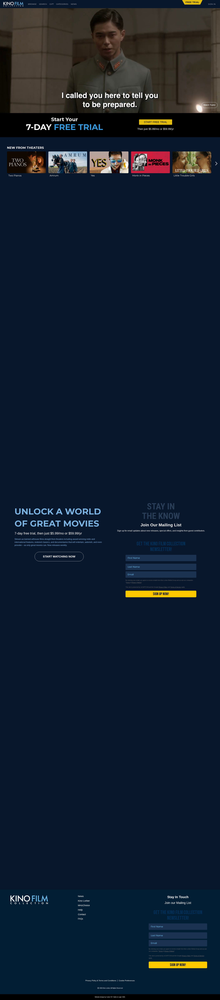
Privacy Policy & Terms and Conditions (100, 981)
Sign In (212, 4)
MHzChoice (84, 905)
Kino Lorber (84, 901)
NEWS (74, 4)
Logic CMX (121, 997)
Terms (128, 582)
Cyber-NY (109, 997)
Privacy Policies (136, 582)
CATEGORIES (62, 4)
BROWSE (32, 4)
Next (216, 163)
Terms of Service (175, 587)
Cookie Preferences (127, 981)
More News (191, 836)
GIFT (52, 4)
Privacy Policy (163, 587)
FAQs (80, 919)
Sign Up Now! (161, 594)
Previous (4, 163)
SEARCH (43, 4)
